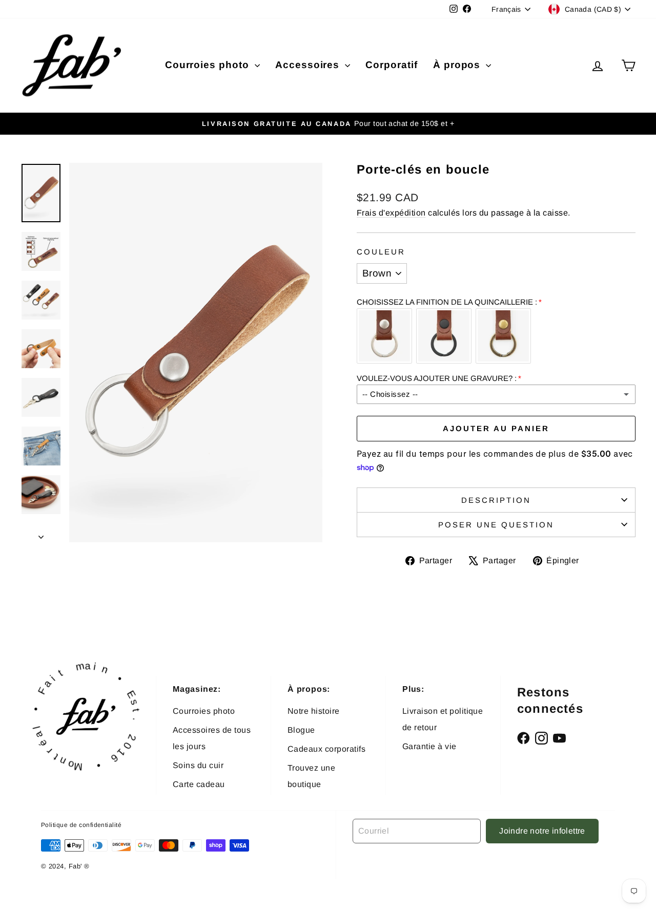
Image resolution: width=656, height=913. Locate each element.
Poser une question (496, 524)
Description (496, 500)
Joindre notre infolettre (542, 830)
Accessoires (308, 64)
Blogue (301, 730)
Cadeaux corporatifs (326, 749)
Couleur (381, 251)
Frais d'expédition (391, 212)
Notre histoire (314, 711)
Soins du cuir (198, 765)
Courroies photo (208, 64)
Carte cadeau (199, 784)
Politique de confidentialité (81, 825)
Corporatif (391, 64)
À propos (458, 64)
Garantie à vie (429, 746)
